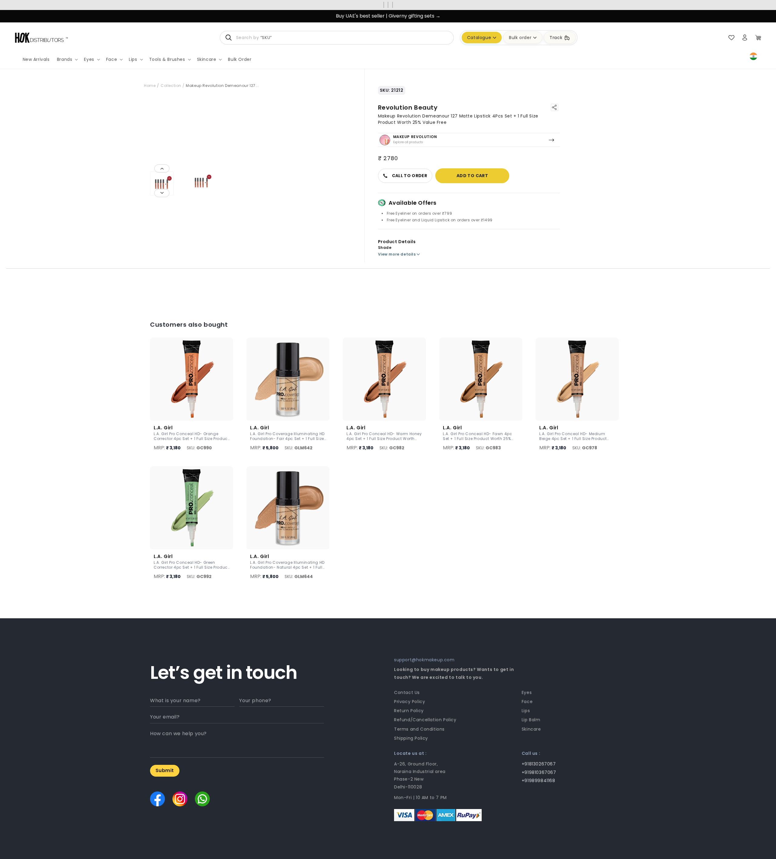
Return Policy (409, 711)
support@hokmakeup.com (424, 660)
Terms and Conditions (419, 729)
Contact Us (407, 692)
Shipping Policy (411, 738)
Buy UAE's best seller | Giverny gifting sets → (388, 15)
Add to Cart (472, 176)
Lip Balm (531, 720)
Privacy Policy (409, 702)
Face (527, 702)
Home (150, 85)
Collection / (172, 85)
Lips (526, 711)
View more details (397, 254)
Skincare (531, 729)
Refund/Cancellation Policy (425, 720)
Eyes (527, 692)
